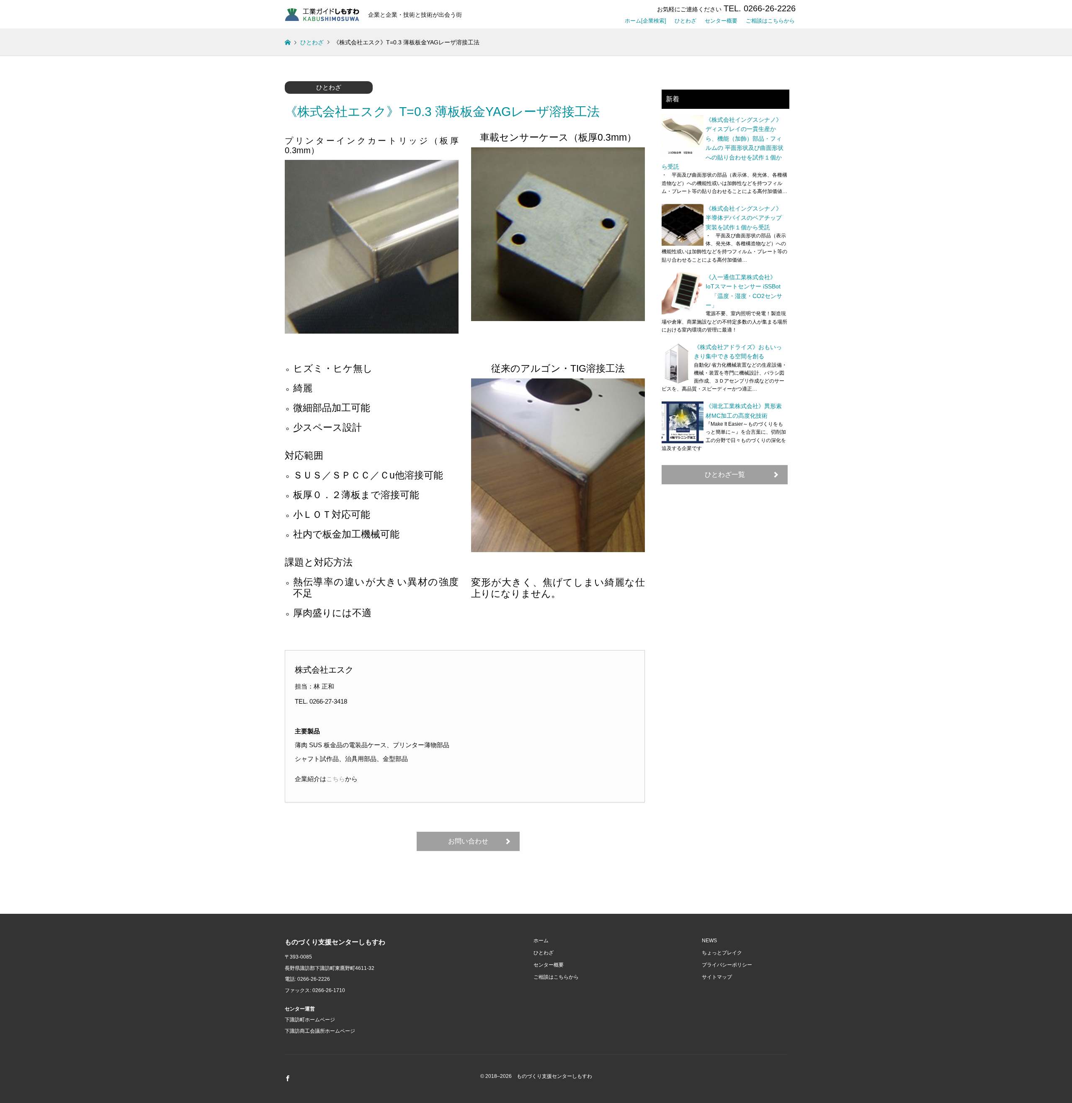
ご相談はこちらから (770, 19)
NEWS (709, 941)
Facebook (288, 1078)
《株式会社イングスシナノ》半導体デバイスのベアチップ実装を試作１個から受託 (744, 218)
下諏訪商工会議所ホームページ (320, 1031)
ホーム (541, 941)
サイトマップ (717, 977)
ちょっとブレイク (722, 953)
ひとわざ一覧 (725, 474)
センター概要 (721, 19)
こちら (335, 778)
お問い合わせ (468, 841)
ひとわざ (685, 19)
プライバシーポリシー (727, 965)
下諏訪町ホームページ (310, 1020)
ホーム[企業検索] (645, 19)
